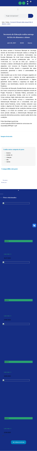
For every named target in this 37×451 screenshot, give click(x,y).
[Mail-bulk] (23, 3)
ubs (7, 159)
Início (3, 22)
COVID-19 (9, 155)
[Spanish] (28, 4)
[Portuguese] (31, 2)
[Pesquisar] (30, 16)
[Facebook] (20, 3)
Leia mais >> (7, 254)
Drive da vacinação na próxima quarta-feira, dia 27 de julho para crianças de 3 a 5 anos (18, 248)
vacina (8, 162)
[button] (1, 3)
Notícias (7, 22)
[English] (28, 2)
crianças (8, 157)
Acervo (30, 43)
